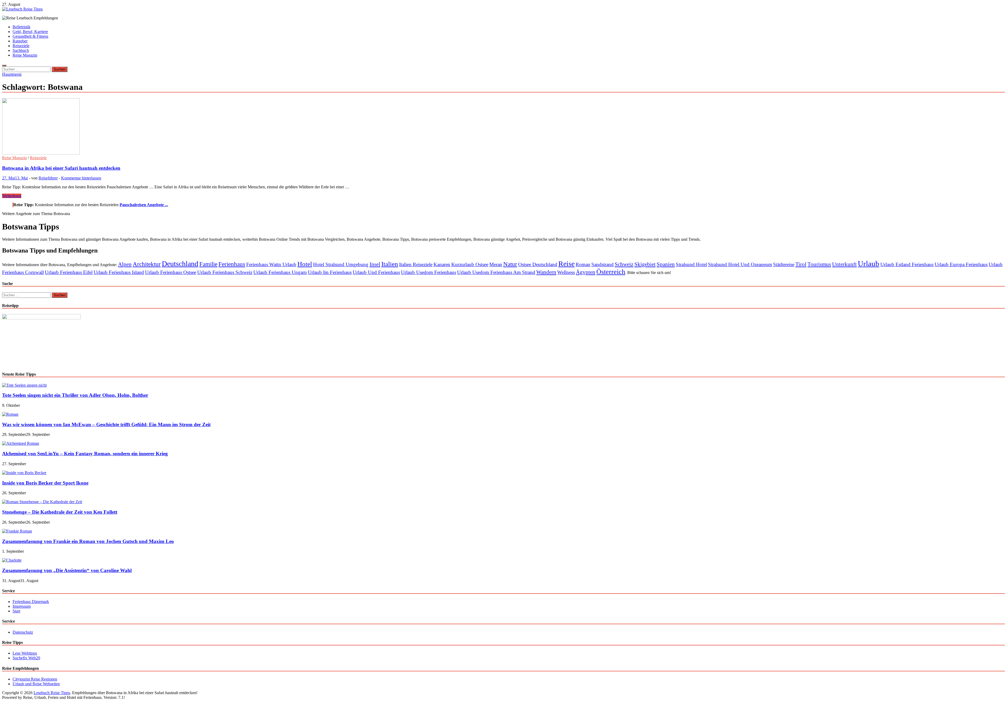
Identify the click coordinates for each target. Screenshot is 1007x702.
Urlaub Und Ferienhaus (376, 272)
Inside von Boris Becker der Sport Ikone (45, 483)
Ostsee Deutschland (537, 264)
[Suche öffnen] (4, 65)
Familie (208, 264)
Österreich (610, 272)
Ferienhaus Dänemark (31, 601)
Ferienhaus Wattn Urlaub (271, 264)
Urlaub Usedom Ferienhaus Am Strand (496, 272)
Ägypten (585, 272)
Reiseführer (48, 178)
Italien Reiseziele (415, 264)
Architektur (147, 264)
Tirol (800, 264)
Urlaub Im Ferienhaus (330, 272)
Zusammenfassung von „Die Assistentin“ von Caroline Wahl (67, 570)
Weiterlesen (11, 196)
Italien (389, 263)
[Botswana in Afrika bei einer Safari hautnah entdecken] (503, 127)
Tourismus (819, 264)
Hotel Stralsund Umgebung (340, 264)
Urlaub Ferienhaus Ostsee (170, 272)
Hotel (304, 263)
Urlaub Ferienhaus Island (119, 272)
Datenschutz (23, 632)
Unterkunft (844, 264)
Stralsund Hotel (691, 264)
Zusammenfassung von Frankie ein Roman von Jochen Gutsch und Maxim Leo (88, 541)
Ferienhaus (231, 264)
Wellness (566, 272)
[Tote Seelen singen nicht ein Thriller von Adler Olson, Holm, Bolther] (24, 385)
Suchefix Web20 (26, 658)
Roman (583, 264)
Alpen (125, 264)
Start (16, 611)
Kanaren (441, 264)
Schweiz (624, 264)
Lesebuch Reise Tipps (52, 692)
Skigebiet (645, 264)
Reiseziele (21, 45)
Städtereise (783, 264)
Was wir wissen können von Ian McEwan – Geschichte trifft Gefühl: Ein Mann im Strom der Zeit (106, 424)
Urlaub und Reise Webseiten (36, 684)
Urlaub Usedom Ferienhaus (428, 272)
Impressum (22, 606)
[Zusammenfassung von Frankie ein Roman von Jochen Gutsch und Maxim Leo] (17, 531)
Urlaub (868, 263)
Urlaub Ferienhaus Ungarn (280, 272)
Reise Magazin (25, 55)
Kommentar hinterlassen (81, 178)
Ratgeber (20, 41)
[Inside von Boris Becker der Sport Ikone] (24, 472)
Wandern (546, 272)
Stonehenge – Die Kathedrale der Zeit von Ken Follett (59, 512)
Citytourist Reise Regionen (35, 679)
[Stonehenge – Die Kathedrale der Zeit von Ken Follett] (42, 502)
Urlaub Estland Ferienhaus (907, 264)
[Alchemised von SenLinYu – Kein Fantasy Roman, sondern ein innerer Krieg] (20, 443)
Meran (495, 264)
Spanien (666, 264)
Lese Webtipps (25, 653)
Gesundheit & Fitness (30, 36)
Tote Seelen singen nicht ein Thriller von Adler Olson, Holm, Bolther (75, 395)
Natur (510, 264)
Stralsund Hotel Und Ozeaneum (740, 264)
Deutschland (180, 264)
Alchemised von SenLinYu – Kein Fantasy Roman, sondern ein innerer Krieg (85, 453)
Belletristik (21, 27)
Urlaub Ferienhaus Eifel (69, 272)
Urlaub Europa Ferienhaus (961, 264)
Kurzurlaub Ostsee (469, 264)
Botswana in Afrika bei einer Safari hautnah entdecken (61, 168)
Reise (566, 264)
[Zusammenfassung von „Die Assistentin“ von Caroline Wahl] (12, 560)
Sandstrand (602, 264)
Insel (374, 264)
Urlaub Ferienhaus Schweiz (224, 272)
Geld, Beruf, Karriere (30, 31)
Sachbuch (21, 50)
